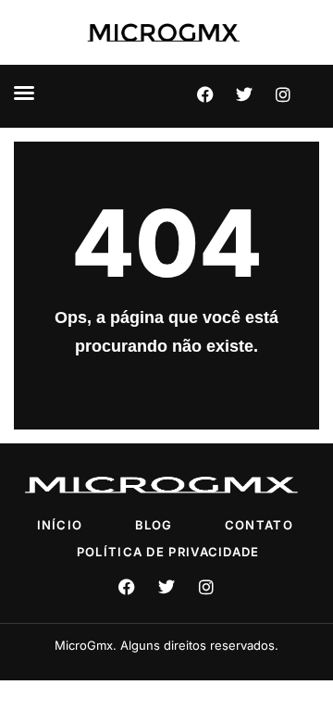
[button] (24, 92)
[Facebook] (205, 94)
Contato (259, 524)
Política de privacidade (168, 551)
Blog (154, 524)
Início (60, 524)
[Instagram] (283, 94)
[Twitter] (244, 94)
